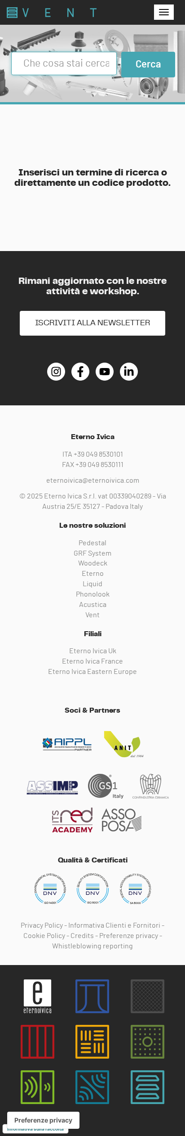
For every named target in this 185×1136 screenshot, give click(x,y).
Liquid (92, 584)
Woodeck (92, 563)
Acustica (92, 604)
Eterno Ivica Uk (92, 651)
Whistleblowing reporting (92, 946)
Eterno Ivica (52, 12)
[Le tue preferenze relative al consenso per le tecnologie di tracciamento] (43, 1120)
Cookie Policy (44, 935)
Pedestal (92, 543)
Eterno (93, 573)
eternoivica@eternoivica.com (92, 480)
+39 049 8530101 (98, 454)
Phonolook (93, 594)
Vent (92, 615)
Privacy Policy (42, 925)
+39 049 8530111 (99, 464)
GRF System (92, 553)
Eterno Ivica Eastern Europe (92, 671)
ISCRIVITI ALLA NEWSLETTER (92, 323)
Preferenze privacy (128, 935)
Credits (82, 935)
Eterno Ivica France (92, 661)
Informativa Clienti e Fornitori (114, 925)
